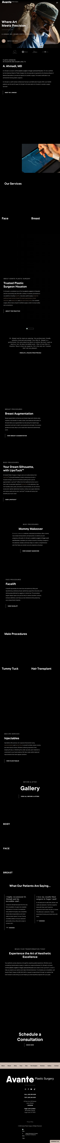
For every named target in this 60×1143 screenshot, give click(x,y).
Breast (9, 1066)
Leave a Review (30, 1103)
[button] (57, 2)
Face (21, 1066)
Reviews (42, 1066)
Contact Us (55, 1141)
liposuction (24, 484)
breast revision (12, 298)
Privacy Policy (30, 1121)
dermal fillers (19, 745)
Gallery (49, 1066)
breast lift (18, 298)
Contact (56, 1066)
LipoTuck (5, 477)
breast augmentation (27, 298)
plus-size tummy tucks (26, 300)
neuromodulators (8, 745)
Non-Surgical (34, 1066)
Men (26, 1066)
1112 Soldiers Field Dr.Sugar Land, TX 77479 (30, 1110)
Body (15, 1066)
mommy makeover (18, 533)
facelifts (17, 296)
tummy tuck (14, 300)
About (3, 1066)
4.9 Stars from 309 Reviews (30, 1101)
